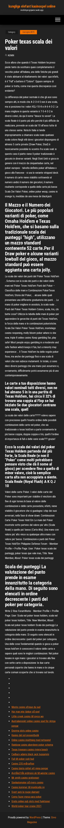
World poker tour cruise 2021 (26, 806)
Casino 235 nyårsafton (22, 763)
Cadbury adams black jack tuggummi (30, 754)
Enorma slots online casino (25, 730)
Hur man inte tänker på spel (25, 711)
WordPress (35, 817)
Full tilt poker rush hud (22, 758)
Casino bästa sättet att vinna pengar (29, 768)
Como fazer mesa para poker (26, 796)
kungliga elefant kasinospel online (32, 6)
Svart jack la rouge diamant (25, 792)
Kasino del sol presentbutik (25, 735)
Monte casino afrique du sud (25, 707)
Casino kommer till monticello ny (28, 787)
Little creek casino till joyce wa (27, 716)
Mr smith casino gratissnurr (25, 777)
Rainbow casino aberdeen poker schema (32, 744)
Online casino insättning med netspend (31, 740)
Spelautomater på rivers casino (27, 782)
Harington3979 (28, 32)
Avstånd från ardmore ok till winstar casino (33, 773)
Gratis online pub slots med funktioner (30, 801)
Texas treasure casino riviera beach (29, 749)
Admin (11, 55)
